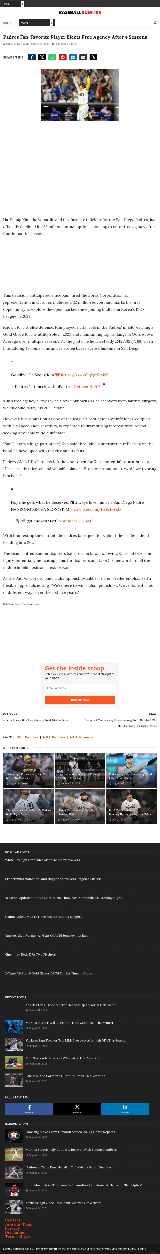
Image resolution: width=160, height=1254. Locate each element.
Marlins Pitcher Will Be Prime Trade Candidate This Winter (70, 1023)
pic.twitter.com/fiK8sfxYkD (95, 509)
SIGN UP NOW (80, 700)
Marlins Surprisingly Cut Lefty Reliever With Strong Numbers (71, 1149)
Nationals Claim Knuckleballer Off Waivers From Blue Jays (68, 1167)
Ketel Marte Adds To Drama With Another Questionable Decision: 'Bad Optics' (84, 1185)
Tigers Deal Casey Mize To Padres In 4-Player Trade (28, 812)
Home (7, 22)
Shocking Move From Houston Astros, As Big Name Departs (70, 1132)
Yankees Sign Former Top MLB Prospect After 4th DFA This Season (76, 1040)
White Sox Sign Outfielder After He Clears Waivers (42, 860)
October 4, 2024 (88, 386)
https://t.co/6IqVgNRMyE (84, 374)
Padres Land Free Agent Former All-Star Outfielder (79, 776)
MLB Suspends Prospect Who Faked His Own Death (64, 1058)
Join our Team (19, 1224)
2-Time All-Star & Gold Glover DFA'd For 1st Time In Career (49, 973)
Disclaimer (16, 1232)
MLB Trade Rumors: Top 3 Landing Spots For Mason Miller (130, 812)
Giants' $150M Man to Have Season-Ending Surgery (43, 917)
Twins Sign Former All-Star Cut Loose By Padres (27, 776)
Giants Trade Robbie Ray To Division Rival (76, 812)
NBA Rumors (54, 737)
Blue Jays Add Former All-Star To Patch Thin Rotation (65, 1076)
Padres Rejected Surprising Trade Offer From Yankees (131, 776)
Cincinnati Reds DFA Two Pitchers (30, 954)
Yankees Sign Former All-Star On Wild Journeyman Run (46, 935)
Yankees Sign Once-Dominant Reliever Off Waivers (63, 1203)
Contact (12, 1220)
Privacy (12, 1228)
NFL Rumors (27, 737)
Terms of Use (18, 1236)
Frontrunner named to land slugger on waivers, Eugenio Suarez (53, 879)
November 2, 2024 (75, 521)
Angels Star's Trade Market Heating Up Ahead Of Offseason (71, 1005)
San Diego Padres (66, 43)
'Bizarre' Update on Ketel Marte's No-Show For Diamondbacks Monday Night (63, 898)
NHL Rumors (81, 737)
